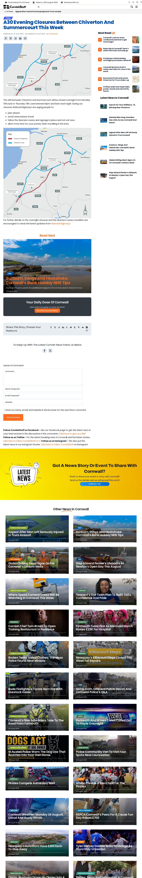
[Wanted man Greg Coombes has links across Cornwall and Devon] (103, 119)
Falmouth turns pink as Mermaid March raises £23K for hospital (104, 627)
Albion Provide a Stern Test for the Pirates (100, 784)
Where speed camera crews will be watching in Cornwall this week (33, 596)
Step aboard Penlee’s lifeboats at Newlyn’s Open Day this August (123, 175)
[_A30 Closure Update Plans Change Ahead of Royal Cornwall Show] (47, 44)
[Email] (25, 38)
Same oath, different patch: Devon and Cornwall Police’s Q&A (103, 690)
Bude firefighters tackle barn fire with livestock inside (35, 690)
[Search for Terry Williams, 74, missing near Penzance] (103, 106)
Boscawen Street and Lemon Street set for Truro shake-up (116, 79)
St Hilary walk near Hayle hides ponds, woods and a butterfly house (116, 89)
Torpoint (82, 591)
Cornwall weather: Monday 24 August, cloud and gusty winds (35, 816)
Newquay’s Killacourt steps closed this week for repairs (104, 659)
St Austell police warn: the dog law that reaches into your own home (36, 753)
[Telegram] (71, 327)
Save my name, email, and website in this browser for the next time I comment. (46, 410)
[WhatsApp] (67, 327)
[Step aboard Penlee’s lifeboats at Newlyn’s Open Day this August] (103, 175)
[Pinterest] (79, 327)
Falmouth (82, 622)
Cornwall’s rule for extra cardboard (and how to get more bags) (115, 40)
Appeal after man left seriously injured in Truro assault (123, 133)
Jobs (80, 685)
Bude (12, 685)
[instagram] (137, 2)
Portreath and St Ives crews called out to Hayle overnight (39, 11)
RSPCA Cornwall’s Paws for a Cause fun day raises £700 (104, 816)
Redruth (14, 779)
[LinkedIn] (20, 38)
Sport (80, 779)
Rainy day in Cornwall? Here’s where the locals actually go (116, 50)
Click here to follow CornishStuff (57, 444)
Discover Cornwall (86, 873)
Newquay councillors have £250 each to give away (35, 847)
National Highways (60, 223)
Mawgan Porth (17, 873)
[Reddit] (15, 38)
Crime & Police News (18, 528)
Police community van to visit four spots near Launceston (101, 753)
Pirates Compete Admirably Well (31, 783)
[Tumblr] (75, 327)
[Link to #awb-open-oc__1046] (132, 7)
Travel (8, 18)
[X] (10, 38)
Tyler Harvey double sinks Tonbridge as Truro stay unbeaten (104, 847)
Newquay (82, 653)
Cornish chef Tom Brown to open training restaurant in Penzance (32, 627)
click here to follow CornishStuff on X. (22, 440)
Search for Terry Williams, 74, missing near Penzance (122, 106)
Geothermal (15, 559)
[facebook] (129, 2)
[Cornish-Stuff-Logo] (15, 5)
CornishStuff (53, 34)
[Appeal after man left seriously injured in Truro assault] (103, 133)
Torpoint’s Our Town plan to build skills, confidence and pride (104, 596)
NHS (9, 274)
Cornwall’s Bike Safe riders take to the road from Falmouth (36, 722)
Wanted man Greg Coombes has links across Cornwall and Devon (123, 120)
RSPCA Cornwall (84, 810)
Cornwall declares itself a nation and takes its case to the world (116, 69)
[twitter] (133, 2)
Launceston (83, 748)
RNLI (79, 559)
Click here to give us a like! (72, 433)
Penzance (14, 622)
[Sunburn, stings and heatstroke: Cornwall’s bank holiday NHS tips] (103, 147)
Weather (14, 810)
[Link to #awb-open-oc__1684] (136, 7)
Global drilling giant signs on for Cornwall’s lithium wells (122, 161)
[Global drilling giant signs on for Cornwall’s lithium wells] (103, 161)
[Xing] (87, 327)
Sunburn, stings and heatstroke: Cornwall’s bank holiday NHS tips (38, 281)
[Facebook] (5, 38)
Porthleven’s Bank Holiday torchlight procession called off (117, 59)
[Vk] (83, 327)
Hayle (80, 716)
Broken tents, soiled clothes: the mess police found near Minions (35, 659)
